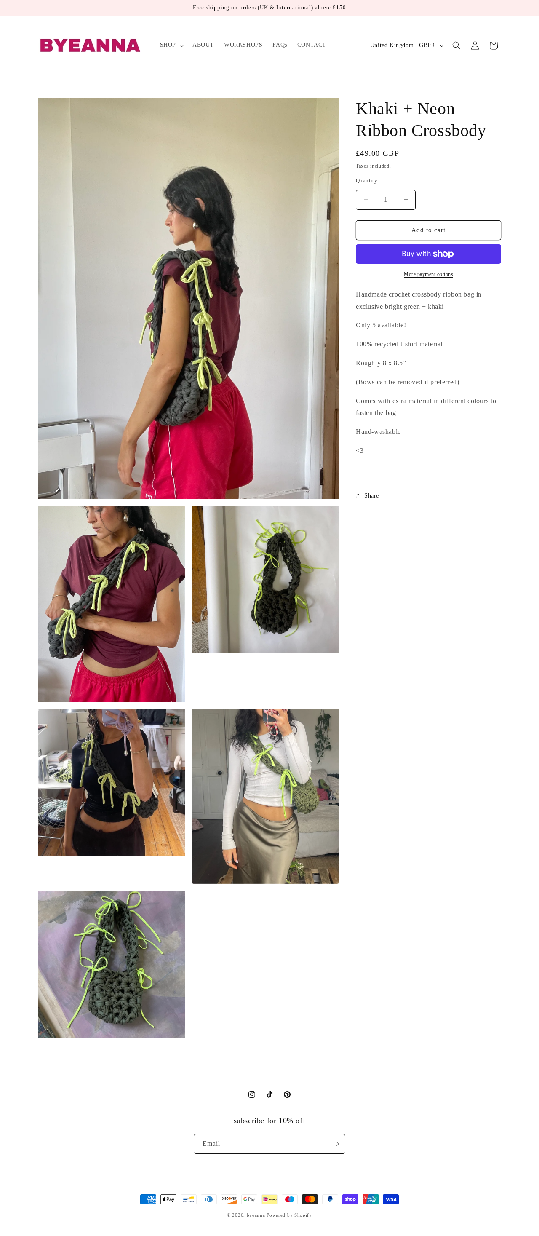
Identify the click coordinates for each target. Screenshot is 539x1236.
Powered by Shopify (289, 1214)
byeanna (256, 1214)
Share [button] (371, 495)
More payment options (428, 274)
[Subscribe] (335, 1144)
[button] (171, 45)
